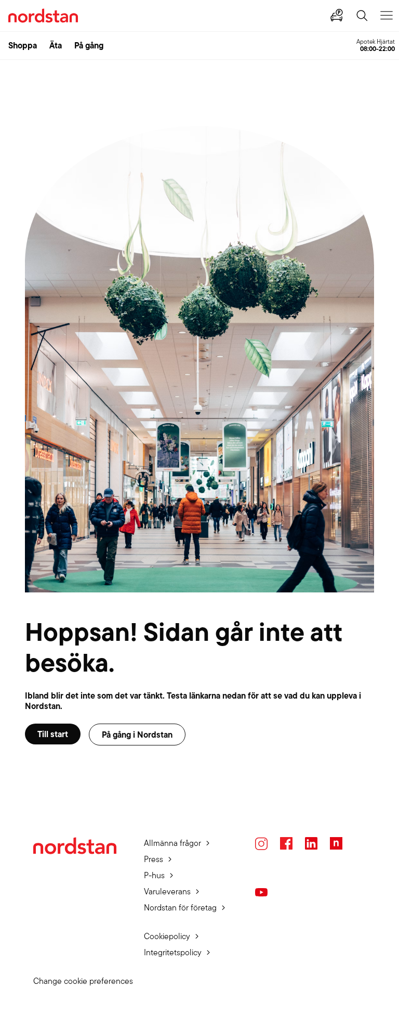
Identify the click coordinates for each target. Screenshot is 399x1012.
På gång (88, 45)
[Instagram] (261, 843)
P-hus (154, 875)
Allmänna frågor (172, 843)
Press (153, 859)
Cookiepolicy (167, 936)
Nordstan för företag (180, 908)
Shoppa (22, 45)
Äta (55, 45)
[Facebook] (286, 843)
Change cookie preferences (83, 981)
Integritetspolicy (173, 952)
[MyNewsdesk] (336, 843)
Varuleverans (167, 891)
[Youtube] (261, 892)
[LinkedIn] (311, 843)
